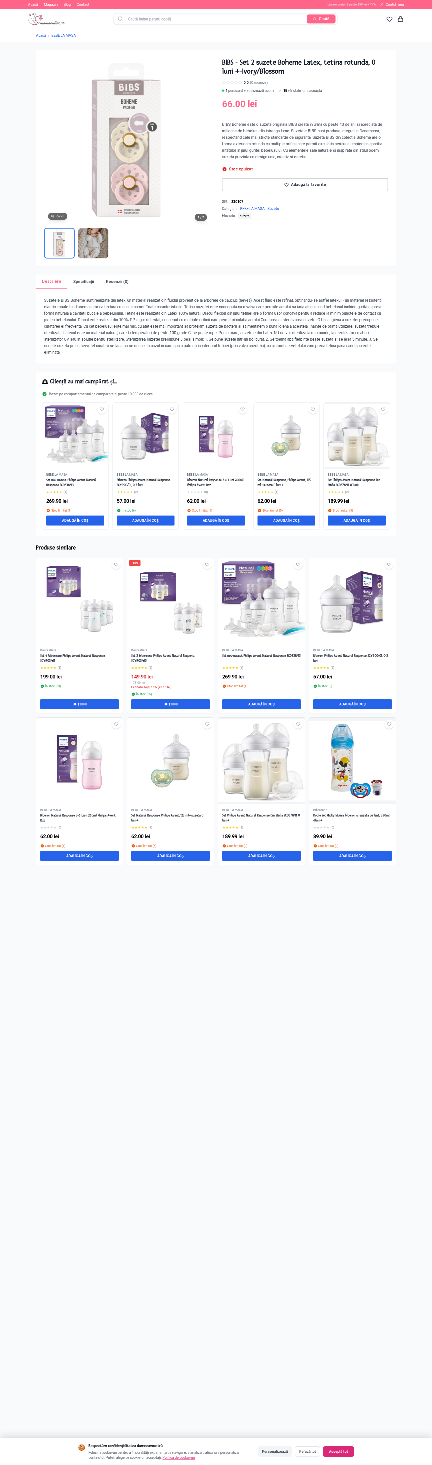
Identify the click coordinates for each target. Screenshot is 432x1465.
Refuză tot (307, 1452)
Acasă (33, 4)
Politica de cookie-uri (178, 1458)
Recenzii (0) (117, 281)
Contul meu (395, 4)
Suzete (273, 209)
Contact (83, 4)
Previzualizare (82, 605)
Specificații (83, 281)
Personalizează (275, 1452)
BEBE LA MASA (64, 35)
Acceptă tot (338, 1452)
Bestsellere (48, 650)
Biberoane (320, 810)
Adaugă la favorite (308, 184)
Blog (67, 4)
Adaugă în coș (75, 521)
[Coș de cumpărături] (400, 18)
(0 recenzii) (259, 83)
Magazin (51, 4)
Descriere (51, 281)
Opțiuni (79, 704)
